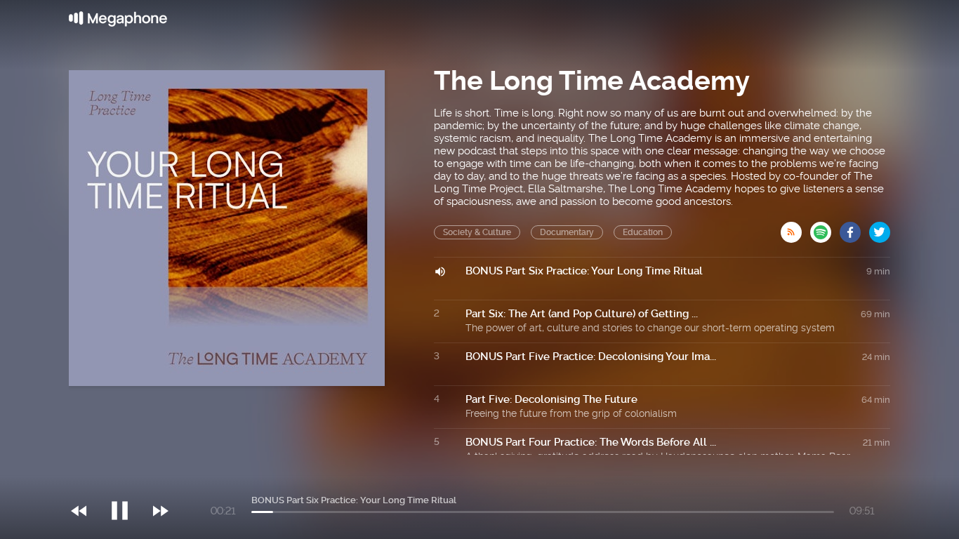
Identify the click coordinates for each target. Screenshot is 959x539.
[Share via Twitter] (879, 228)
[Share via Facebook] (854, 228)
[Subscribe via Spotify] (825, 228)
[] (127, 482)
